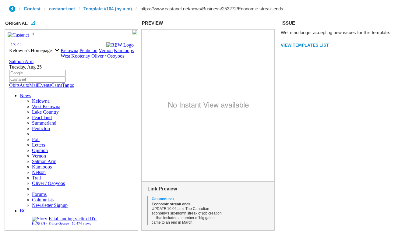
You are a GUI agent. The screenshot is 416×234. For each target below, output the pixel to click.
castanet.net (62, 8)
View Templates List (305, 45)
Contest (32, 8)
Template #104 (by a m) (107, 8)
